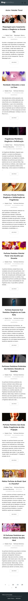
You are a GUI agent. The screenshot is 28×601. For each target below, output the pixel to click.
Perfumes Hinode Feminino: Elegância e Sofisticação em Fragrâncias (14, 197)
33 (13, 585)
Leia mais (15, 62)
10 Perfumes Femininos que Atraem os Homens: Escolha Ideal (14, 537)
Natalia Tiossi (9, 35)
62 (16, 587)
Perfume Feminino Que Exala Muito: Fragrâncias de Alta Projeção (14, 427)
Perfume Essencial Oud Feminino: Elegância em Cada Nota (14, 312)
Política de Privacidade (7, 594)
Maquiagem (17, 35)
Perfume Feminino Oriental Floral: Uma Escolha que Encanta (14, 255)
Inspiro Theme (11, 598)
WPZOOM (18, 598)
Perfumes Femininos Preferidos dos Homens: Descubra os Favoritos (14, 368)
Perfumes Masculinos (8, 147)
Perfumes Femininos (19, 91)
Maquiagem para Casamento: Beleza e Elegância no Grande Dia (14, 29)
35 (22, 585)
